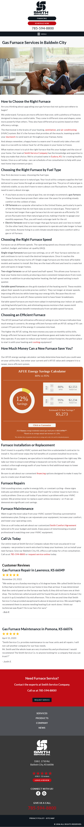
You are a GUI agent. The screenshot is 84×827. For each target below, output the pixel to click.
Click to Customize (42, 425)
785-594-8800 (17, 554)
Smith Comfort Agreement (63, 525)
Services (42, 713)
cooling (36, 342)
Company (42, 723)
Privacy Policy (37, 818)
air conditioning (69, 129)
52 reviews (45, 776)
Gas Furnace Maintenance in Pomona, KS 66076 (37, 629)
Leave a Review (42, 780)
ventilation (50, 129)
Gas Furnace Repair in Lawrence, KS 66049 (33, 570)
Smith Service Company (35, 153)
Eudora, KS (56, 156)
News (42, 727)
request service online (39, 554)
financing (41, 473)
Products (42, 718)
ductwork (11, 136)
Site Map (50, 818)
